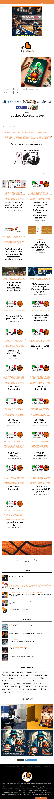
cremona (25, 678)
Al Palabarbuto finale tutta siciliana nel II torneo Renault (13, 286)
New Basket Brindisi (9, 137)
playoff (34, 686)
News (38, 89)
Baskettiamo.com (43, 252)
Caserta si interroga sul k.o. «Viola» (19, 609)
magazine (17, 631)
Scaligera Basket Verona (9, 199)
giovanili (15, 136)
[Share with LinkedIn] (50, 173)
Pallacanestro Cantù (10, 138)
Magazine (7, 92)
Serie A (22, 89)
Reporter (23, 1)
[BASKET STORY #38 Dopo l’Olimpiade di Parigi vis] (40, 716)
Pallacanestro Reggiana (21, 138)
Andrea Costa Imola (15, 132)
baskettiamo (39, 672)
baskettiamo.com (10, 675)
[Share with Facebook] (46, 173)
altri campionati (7, 132)
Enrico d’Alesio (32, 678)
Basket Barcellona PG (7, 133)
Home (4, 1)
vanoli (13, 692)
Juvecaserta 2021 (24, 136)
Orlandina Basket (25, 137)
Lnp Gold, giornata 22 (14, 523)
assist (12, 672)
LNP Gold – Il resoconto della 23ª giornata (40, 489)
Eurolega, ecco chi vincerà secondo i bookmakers (23, 602)
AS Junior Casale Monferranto (38, 132)
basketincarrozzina (47, 133)
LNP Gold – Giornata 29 (40, 387)
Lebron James (41, 681)
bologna (4, 678)
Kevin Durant (19, 680)
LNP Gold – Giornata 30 (14, 387)
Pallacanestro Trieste (43, 138)
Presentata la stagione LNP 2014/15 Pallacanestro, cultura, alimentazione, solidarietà (40, 210)
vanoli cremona (19, 691)
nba (40, 683)
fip (37, 678)
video (41, 592)
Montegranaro (41, 136)
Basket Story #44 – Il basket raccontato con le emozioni (25, 633)
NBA (16, 89)
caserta (19, 678)
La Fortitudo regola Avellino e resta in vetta (22, 656)
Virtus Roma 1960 (37, 141)
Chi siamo (9, 1)
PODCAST (18, 92)
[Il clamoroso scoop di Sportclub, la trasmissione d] (14, 716)
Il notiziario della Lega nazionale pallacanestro (40, 317)
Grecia (18, 136)
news (45, 684)
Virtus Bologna (29, 141)
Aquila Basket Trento (25, 132)
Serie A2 (31, 89)
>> (12, 534)
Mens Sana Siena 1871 (32, 136)
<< (2, 534)
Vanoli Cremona (22, 141)
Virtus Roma (27, 692)
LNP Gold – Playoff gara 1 (40, 347)
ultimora (6, 692)
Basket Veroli (39, 133)
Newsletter (36, 1)
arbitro (7, 672)
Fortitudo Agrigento (33, 135)
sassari (46, 686)
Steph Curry (16, 689)
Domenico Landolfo (43, 351)
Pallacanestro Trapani (32, 138)
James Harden (5, 680)
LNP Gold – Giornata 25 (40, 454)
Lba (34, 681)
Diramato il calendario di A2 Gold (14, 353)
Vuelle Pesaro (45, 141)
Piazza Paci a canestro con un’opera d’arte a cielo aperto (25, 626)
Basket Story (12, 631)
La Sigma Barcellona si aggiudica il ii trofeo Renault (40, 246)
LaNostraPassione (27, 680)
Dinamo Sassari (17, 135)
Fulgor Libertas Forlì (7, 136)
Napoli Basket (48, 136)
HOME (5, 767)
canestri (12, 678)
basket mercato (28, 672)
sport (10, 689)
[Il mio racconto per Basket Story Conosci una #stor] (14, 743)
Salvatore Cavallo (17, 210)
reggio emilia (40, 686)
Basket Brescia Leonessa (17, 133)
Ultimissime (7, 89)
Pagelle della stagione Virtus (17, 577)
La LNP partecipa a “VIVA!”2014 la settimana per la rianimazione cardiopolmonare (13, 254)
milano (35, 683)
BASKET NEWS (37, 767)
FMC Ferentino (24, 135)
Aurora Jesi (47, 132)
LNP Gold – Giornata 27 (40, 421)
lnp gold (19, 683)
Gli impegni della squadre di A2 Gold (13, 317)
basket (19, 672)
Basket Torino (32, 133)
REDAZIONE (43, 220)
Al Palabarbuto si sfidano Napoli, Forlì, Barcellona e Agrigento (40, 287)
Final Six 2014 (13, 240)
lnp (14, 684)
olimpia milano (13, 686)
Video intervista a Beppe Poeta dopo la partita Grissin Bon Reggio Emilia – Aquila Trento (30, 594)
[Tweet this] (48, 173)
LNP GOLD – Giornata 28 (14, 421)
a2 (3, 672)
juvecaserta (12, 680)
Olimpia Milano (17, 137)
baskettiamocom (26, 675)
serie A (4, 689)
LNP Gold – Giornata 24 (14, 487)
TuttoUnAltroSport (32, 689)
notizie (5, 686)
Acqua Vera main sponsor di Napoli (27, 560)
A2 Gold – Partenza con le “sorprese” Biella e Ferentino (13, 205)
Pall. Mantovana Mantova (35, 137)
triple (22, 689)
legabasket (6, 684)
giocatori (43, 678)
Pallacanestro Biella (46, 137)
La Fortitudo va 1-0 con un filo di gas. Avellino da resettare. (26, 649)
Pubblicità (16, 1)
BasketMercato (10, 135)
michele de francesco (27, 683)
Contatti (29, 1)
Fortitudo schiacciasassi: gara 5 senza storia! (22, 641)
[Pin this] (51, 173)
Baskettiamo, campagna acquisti (27, 144)
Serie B (11, 141)
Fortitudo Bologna (42, 135)
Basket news (26, 133)
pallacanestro (25, 686)
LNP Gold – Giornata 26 (14, 454)
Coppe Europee (18, 600)
